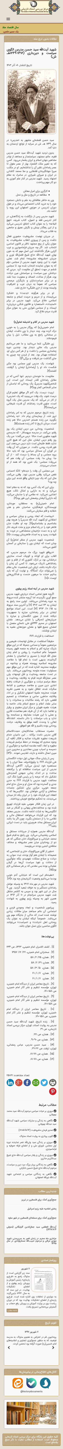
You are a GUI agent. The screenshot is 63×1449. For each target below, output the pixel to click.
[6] (15, 498)
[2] (48, 371)
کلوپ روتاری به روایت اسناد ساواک (37, 1136)
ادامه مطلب (12, 1310)
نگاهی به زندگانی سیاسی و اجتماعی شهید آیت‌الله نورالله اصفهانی (31, 1175)
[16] (52, 1059)
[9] (33, 571)
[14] (50, 825)
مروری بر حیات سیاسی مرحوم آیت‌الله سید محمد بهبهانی (31, 1112)
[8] (52, 984)
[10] (52, 1009)
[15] (51, 870)
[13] (52, 1040)
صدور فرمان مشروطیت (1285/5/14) (36, 1130)
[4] (45, 407)
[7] (31, 523)
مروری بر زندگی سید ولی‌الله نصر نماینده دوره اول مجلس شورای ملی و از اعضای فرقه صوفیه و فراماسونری (31, 1146)
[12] (52, 1034)
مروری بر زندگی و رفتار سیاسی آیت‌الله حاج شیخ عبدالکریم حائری (31, 1156)
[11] (52, 1022)
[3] (31, 387)
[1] (53, 947)
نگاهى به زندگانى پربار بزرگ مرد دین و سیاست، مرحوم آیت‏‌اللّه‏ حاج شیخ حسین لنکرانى (31, 1166)
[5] (16, 424)
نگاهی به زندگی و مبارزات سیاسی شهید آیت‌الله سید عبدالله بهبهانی (31, 1122)
